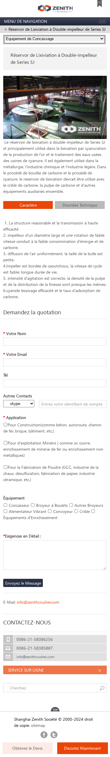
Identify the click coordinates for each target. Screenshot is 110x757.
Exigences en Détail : (22, 536)
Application (14, 417)
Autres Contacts (17, 396)
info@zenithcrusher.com (38, 602)
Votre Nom (14, 333)
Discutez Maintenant (82, 748)
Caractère (28, 205)
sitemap (38, 725)
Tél (5, 375)
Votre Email (15, 354)
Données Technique (79, 205)
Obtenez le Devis (27, 748)
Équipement (14, 498)
